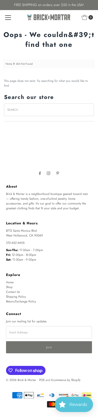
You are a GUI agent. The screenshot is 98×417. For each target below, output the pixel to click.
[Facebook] (40, 173)
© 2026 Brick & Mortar (21, 380)
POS (41, 380)
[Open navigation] (8, 17)
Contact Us (13, 292)
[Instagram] (48, 173)
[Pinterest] (57, 173)
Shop (9, 287)
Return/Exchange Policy (21, 301)
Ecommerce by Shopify (65, 380)
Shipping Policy (16, 296)
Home (9, 64)
